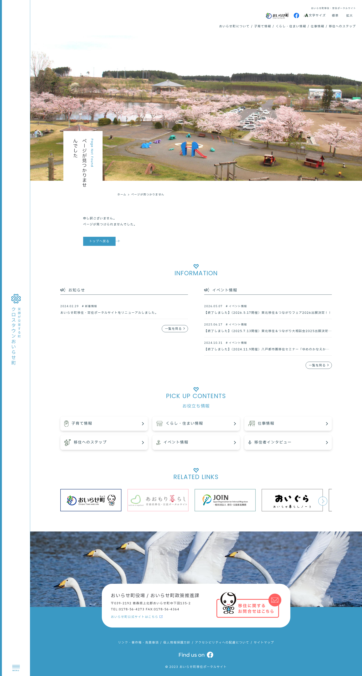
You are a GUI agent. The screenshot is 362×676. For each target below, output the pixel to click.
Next (322, 501)
